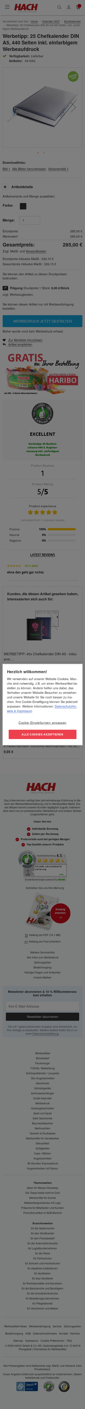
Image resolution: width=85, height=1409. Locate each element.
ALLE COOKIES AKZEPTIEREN (42, 734)
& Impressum (22, 711)
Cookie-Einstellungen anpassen (42, 722)
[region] (42, 705)
